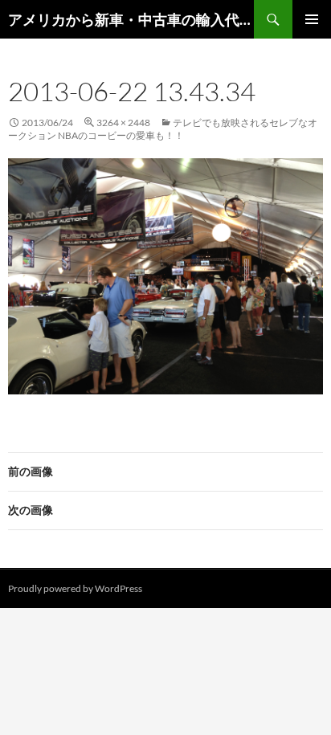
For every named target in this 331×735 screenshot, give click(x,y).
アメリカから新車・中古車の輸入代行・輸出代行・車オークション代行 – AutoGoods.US (131, 19)
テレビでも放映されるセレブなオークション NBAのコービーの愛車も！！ (162, 128)
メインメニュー (311, 19)
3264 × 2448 (123, 122)
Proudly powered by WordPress (75, 588)
